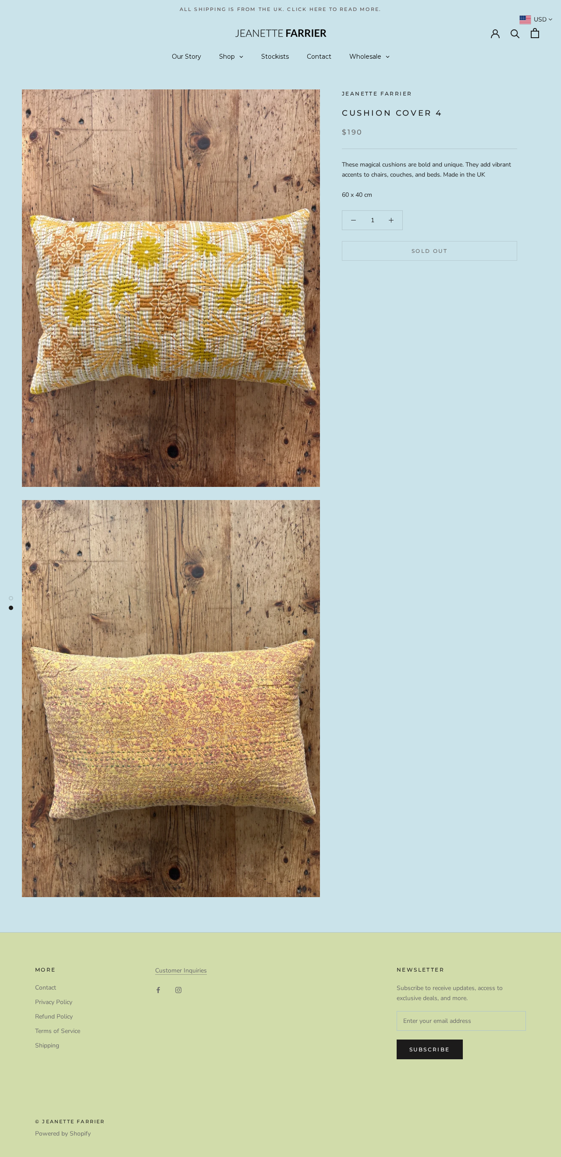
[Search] (515, 33)
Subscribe (429, 1049)
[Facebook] (158, 990)
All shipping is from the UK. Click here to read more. (281, 9)
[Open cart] (535, 33)
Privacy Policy (53, 1002)
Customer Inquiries (181, 970)
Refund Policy (54, 1016)
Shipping (47, 1045)
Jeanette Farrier (377, 93)
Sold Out (429, 251)
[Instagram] (178, 990)
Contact (45, 987)
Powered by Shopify (63, 1133)
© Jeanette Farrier (70, 1121)
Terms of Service (57, 1031)
